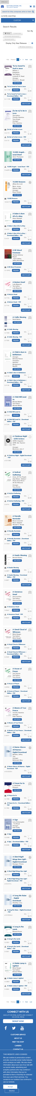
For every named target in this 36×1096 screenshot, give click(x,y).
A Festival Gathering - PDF (15, 501)
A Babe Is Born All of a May (16, 226)
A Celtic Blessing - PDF (14, 337)
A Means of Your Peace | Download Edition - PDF (19, 731)
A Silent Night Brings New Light (17, 871)
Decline (12, 1091)
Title (8, 33)
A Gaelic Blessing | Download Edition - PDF (17, 576)
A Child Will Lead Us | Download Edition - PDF (17, 420)
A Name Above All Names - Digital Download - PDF (18, 767)
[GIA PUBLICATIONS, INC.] (2, 6)
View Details (17, 83)
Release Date (9, 39)
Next (26, 59)
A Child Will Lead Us (13, 412)
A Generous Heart (13, 607)
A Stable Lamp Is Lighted (15, 978)
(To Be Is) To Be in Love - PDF (16, 137)
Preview (16, 90)
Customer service (18, 1035)
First (8, 59)
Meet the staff (18, 1042)
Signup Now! (18, 1021)
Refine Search (26, 47)
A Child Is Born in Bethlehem (16, 372)
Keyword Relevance (12, 36)
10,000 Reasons (19, 182)
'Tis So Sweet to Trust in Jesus (16, 86)
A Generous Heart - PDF (15, 614)
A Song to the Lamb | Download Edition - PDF (17, 947)
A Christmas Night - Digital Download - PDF (19, 456)
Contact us (18, 1049)
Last (31, 59)
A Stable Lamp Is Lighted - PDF (17, 986)
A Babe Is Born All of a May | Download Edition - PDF (16, 234)
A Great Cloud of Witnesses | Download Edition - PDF (16, 653)
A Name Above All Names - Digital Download (20, 749)
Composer (17, 33)
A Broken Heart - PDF (14, 302)
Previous (13, 59)
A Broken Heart (19, 282)
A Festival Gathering (13, 493)
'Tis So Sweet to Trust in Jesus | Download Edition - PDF (17, 95)
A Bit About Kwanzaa (14, 267)
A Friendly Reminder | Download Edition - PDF (18, 539)
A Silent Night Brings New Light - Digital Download (20, 859)
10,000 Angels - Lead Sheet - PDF (18, 166)
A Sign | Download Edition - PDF (17, 841)
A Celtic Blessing (19, 317)
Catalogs (4, 2)
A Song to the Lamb (13, 939)
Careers (18, 1046)
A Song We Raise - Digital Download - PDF (19, 911)
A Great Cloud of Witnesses (16, 644)
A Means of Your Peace (15, 723)
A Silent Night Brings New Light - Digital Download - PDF (17, 880)
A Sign (15, 820)
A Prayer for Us (18, 783)
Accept (10, 1086)
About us (18, 1038)
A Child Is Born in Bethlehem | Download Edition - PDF (17, 381)
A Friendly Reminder (13, 531)
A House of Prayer (13, 683)
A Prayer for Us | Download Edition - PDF (19, 804)
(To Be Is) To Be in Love (14, 129)
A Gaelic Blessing (20, 555)
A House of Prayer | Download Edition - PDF (17, 692)
